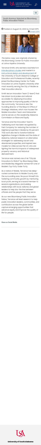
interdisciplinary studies (11, 70)
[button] (36, 4)
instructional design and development (17, 73)
